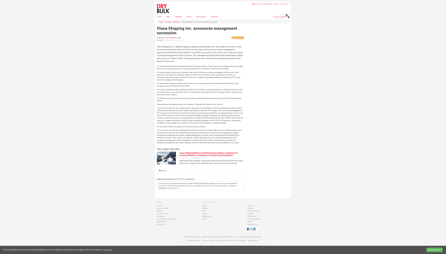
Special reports (161, 222)
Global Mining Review (226, 237)
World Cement (221, 240)
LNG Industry (257, 237)
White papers (201, 17)
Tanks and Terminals (208, 240)
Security (250, 222)
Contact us (285, 4)
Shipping (159, 211)
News (204, 211)
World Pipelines (253, 240)
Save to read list (238, 38)
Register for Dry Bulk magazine (263, 4)
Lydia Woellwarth (171, 38)
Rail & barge (161, 216)
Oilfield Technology (193, 240)
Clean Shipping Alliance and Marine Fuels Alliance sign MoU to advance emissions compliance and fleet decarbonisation (208, 154)
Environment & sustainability (166, 219)
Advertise (214, 17)
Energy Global (195, 237)
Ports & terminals (162, 214)
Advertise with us (253, 211)
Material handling (162, 208)
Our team (250, 214)
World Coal (231, 240)
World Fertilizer (241, 240)
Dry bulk (159, 205)
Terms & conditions (253, 219)
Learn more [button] (107, 250)
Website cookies (252, 224)
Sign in (277, 4)
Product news (161, 224)
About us (250, 208)
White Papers (206, 216)
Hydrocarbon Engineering (243, 237)
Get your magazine (280, 17)
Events (189, 17)
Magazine (178, 17)
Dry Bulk (159, 40)
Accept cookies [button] (434, 250)
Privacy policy (251, 216)
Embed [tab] (163, 170)
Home (159, 17)
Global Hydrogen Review (210, 237)
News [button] (168, 17)
